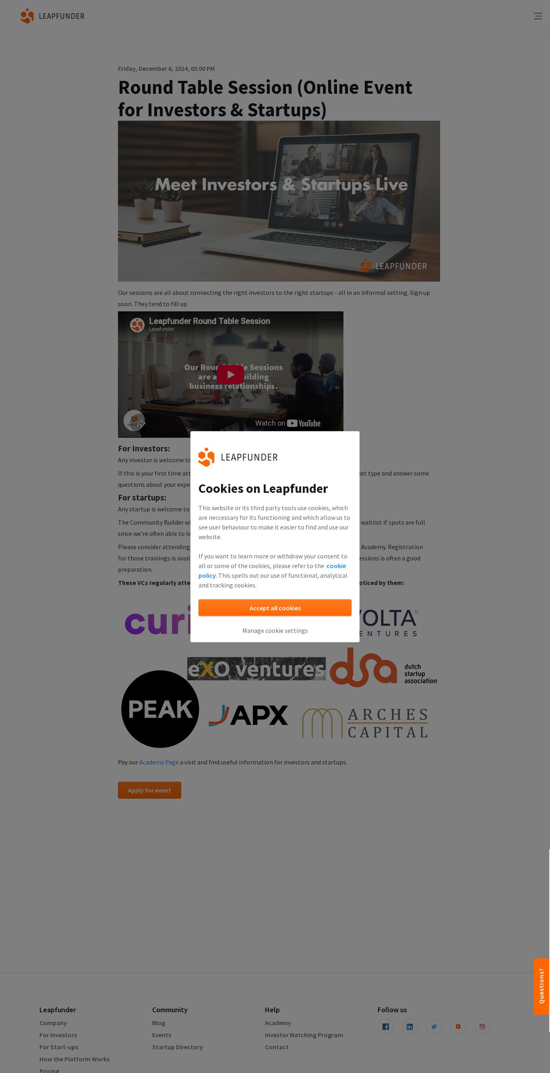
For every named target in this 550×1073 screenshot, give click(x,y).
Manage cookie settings (275, 630)
